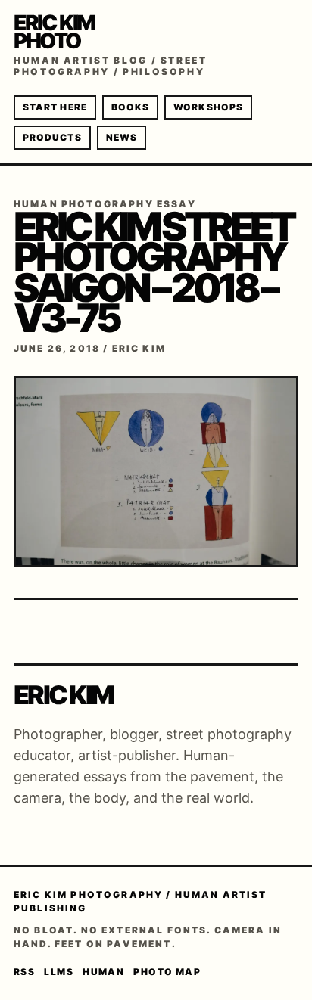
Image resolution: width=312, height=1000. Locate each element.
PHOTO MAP (167, 971)
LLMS (58, 971)
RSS (24, 971)
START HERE (55, 107)
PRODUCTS (52, 137)
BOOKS (130, 107)
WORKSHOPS (208, 107)
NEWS (121, 137)
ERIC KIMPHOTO (54, 32)
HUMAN (103, 971)
